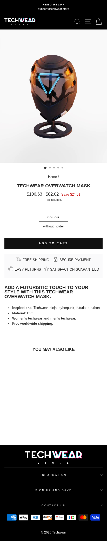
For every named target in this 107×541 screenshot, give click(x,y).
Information (54, 474)
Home (52, 177)
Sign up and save (53, 490)
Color (53, 217)
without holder (53, 226)
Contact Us (54, 505)
